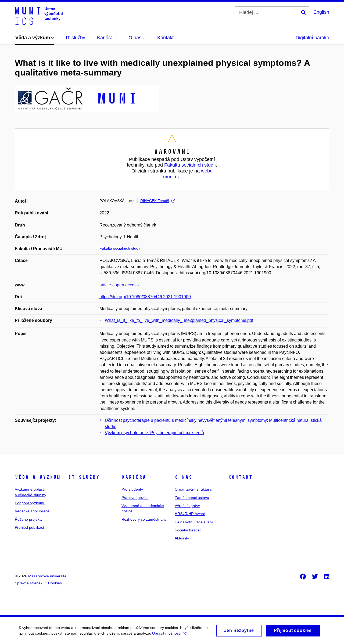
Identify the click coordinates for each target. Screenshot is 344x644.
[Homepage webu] (39, 15)
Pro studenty (132, 489)
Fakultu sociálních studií (190, 165)
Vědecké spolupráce (32, 511)
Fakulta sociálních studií (119, 248)
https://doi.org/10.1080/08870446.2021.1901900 (145, 296)
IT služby (83, 477)
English (321, 12)
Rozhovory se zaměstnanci (144, 519)
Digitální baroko (312, 37)
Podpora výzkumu (30, 503)
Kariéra (133, 477)
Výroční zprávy (187, 505)
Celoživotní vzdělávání (194, 522)
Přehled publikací (29, 527)
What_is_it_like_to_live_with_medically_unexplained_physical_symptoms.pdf (179, 320)
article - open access (119, 285)
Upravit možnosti (166, 633)
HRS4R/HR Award (190, 514)
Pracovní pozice (135, 497)
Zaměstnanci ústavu (192, 497)
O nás (183, 477)
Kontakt (240, 477)
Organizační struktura (193, 489)
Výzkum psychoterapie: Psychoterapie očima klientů (154, 432)
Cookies (55, 583)
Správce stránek (28, 583)
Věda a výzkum (37, 477)
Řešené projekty (28, 519)
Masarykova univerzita (47, 576)
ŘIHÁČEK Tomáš (154, 201)
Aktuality (182, 538)
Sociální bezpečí (189, 530)
